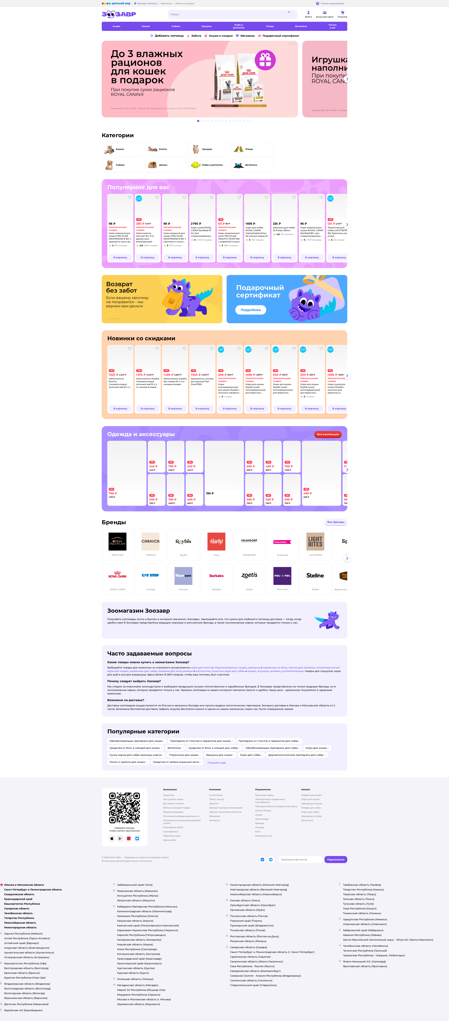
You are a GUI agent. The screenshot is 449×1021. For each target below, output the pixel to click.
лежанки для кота (170, 671)
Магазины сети (263, 835)
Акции (258, 814)
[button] (120, 257)
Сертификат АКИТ (173, 827)
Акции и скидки (221, 35)
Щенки (163, 165)
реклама (292, 43)
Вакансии (214, 816)
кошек (252, 671)
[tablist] (224, 79)
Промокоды (262, 819)
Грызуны (207, 149)
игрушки (263, 671)
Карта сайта (169, 840)
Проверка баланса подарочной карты (276, 806)
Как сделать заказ (173, 799)
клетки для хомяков (302, 667)
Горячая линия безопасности (225, 812)
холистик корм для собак (228, 671)
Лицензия (168, 795)
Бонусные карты (264, 795)
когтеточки (203, 671)
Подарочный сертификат (281, 35)
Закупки (213, 803)
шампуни (254, 667)
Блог (258, 831)
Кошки (120, 149)
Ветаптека (251, 165)
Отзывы (259, 827)
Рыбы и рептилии (212, 165)
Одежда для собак (311, 816)
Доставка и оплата (173, 803)
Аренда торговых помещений (226, 807)
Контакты (214, 820)
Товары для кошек (311, 795)
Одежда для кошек (312, 803)
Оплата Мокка (263, 810)
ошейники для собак (143, 671)
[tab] (201, 79)
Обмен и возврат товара (176, 807)
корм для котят (201, 667)
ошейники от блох (275, 667)
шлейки (275, 671)
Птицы (249, 149)
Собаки (120, 165)
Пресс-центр (216, 799)
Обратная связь (171, 835)
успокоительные (292, 671)
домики (188, 671)
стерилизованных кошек (230, 667)
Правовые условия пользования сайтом (146, 857)
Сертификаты (170, 831)
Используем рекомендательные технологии (127, 861)
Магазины (247, 35)
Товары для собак (311, 807)
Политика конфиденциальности (181, 816)
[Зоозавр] (132, 14)
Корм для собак (310, 812)
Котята (163, 149)
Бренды (259, 823)
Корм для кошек (310, 799)
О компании (216, 795)
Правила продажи (173, 812)
